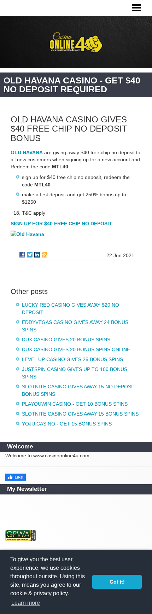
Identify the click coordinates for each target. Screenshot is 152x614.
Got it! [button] (117, 582)
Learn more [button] (25, 603)
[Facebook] (22, 254)
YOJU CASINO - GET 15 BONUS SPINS (67, 424)
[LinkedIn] (37, 254)
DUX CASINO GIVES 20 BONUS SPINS (66, 339)
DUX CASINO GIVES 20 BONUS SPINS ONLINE (76, 349)
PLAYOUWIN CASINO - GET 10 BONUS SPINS (75, 404)
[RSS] (44, 254)
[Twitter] (30, 254)
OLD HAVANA (27, 152)
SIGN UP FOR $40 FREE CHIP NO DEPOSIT (61, 223)
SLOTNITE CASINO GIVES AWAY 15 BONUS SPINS (80, 414)
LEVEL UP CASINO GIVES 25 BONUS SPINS (72, 359)
